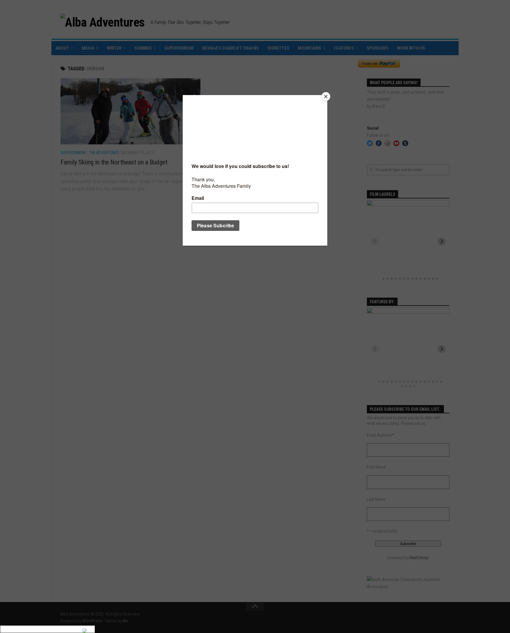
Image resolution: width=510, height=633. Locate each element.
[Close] (325, 96)
